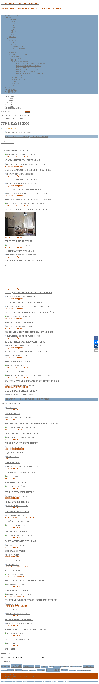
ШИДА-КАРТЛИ (15, 56)
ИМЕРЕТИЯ (13, 52)
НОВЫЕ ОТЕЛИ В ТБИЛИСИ (17, 502)
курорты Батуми (18, 48)
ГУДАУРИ (44, 667)
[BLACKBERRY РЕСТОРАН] (15, 584)
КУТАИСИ (12, 29)
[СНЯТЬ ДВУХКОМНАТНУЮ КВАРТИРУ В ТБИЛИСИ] (20, 287)
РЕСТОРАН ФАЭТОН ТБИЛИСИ (19, 620)
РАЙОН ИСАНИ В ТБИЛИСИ (27, 70)
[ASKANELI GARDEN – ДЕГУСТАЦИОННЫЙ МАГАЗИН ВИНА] (18, 417)
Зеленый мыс (65, 666)
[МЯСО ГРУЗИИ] (11, 604)
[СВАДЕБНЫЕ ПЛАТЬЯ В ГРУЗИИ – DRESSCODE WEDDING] (18, 594)
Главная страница (8, 115)
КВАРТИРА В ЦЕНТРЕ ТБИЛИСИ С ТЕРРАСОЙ (26, 351)
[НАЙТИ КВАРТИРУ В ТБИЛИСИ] (17, 245)
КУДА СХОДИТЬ (78, 666)
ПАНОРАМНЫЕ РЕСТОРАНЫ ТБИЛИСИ (23, 433)
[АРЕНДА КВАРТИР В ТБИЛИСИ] (17, 316)
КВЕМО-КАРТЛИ (15, 58)
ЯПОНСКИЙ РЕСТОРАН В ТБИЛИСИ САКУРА (25, 629)
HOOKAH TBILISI (12, 561)
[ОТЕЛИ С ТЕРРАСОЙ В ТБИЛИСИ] (18, 486)
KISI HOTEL (10, 649)
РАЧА (11, 50)
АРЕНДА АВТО (10, 93)
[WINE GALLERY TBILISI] (14, 476)
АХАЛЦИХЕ (13, 25)
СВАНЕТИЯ (13, 41)
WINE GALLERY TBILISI (15, 482)
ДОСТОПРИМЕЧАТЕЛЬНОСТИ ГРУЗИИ (20, 676)
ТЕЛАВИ (12, 35)
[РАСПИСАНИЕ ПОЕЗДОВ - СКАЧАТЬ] (19, 132)
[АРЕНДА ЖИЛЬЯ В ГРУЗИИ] (16, 356)
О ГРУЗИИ (9, 17)
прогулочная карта (16, 77)
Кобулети (10, 670)
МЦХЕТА (12, 21)
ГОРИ (11, 33)
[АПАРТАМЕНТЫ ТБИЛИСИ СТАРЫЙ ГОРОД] (22, 336)
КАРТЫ (7, 39)
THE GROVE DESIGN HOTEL (17, 639)
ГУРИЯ (11, 43)
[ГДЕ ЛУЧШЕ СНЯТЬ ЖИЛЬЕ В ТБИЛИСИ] (21, 255)
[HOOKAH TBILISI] (12, 555)
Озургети (25, 670)
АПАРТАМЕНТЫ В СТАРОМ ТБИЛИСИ (22, 160)
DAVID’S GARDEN (12, 413)
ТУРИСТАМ (9, 98)
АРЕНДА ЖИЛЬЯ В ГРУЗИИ (17, 361)
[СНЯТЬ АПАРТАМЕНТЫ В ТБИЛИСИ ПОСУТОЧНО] (25, 164)
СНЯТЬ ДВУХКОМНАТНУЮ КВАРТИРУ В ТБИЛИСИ (28, 293)
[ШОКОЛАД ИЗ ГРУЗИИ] (14, 545)
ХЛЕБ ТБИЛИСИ (12, 570)
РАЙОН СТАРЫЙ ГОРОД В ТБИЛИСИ (30, 64)
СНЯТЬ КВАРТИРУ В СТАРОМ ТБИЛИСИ (23, 302)
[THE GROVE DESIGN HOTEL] (16, 633)
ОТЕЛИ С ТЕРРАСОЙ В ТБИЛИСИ (20, 492)
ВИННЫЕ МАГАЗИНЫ (13, 108)
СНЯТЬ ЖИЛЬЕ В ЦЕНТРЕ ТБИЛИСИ (21, 391)
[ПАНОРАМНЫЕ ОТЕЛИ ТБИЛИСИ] (18, 535)
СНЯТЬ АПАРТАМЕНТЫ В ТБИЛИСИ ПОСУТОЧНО (28, 170)
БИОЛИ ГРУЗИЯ (12, 463)
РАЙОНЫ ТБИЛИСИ (20, 62)
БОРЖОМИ (13, 31)
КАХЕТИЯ (12, 81)
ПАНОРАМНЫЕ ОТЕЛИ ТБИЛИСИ (20, 541)
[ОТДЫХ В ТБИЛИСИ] (13, 447)
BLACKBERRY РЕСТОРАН (16, 590)
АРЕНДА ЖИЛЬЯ (11, 91)
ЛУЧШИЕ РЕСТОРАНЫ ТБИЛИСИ (20, 472)
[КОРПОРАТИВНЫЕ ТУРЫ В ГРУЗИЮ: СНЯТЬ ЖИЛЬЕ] (19, 326)
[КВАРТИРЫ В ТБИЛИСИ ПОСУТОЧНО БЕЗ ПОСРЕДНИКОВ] (28, 375)
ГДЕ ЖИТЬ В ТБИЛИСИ (15, 371)
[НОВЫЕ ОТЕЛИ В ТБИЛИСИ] (16, 496)
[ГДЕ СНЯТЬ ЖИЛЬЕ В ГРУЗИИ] (20, 235)
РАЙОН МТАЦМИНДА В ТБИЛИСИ (29, 73)
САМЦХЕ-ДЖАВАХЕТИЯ (18, 54)
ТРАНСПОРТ (9, 102)
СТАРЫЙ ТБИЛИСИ (16, 75)
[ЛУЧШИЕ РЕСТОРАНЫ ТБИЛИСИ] (22, 467)
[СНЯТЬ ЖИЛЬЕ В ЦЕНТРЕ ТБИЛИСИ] (20, 385)
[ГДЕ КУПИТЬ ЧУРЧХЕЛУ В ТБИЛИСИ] (20, 437)
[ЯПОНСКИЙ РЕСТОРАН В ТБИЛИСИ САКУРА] (19, 624)
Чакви (78, 670)
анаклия (88, 670)
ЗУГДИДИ (12, 27)
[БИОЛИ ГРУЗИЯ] (12, 457)
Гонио (51, 666)
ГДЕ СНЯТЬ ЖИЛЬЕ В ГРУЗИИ (18, 241)
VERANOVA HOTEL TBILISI (17, 512)
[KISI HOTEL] (10, 643)
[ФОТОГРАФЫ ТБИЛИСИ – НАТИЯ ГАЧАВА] (14, 574)
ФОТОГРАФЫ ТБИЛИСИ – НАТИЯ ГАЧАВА (24, 580)
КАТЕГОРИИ (6, 657)
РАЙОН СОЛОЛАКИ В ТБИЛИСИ (28, 66)
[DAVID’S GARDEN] (11, 408)
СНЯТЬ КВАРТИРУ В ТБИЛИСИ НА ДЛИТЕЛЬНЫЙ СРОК (31, 312)
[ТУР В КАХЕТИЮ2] (8, 129)
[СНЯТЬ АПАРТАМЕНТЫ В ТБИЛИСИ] (19, 174)
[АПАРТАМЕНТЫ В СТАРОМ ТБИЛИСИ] (20, 154)
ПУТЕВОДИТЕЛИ (11, 15)
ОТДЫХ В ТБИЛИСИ (14, 453)
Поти (30, 670)
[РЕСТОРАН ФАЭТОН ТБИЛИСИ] (17, 614)
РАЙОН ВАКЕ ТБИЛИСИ (25, 72)
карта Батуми (17, 46)
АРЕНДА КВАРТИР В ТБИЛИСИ (19, 322)
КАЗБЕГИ (72, 666)
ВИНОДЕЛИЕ (10, 89)
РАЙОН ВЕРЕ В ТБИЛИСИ (26, 68)
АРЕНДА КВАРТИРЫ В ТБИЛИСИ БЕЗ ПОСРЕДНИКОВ (29, 199)
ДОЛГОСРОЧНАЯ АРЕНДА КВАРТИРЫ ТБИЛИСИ (27, 209)
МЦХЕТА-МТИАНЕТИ (17, 79)
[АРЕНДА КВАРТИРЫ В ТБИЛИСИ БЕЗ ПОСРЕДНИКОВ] (26, 194)
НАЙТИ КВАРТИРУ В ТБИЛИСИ (19, 251)
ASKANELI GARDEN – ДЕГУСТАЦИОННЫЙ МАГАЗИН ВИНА (32, 423)
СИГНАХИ (12, 37)
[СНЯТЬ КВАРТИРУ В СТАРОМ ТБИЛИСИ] (21, 297)
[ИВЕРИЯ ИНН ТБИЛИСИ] (15, 525)
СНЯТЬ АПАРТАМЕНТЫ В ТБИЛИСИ (21, 180)
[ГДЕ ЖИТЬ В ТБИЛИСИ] (14, 365)
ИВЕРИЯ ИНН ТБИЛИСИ (16, 531)
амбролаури (83, 670)
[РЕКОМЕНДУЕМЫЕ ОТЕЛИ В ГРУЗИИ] (20, 395)
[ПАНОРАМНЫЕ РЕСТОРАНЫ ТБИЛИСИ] (21, 427)
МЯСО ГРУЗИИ (11, 610)
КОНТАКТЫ (9, 674)
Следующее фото (7, 143)
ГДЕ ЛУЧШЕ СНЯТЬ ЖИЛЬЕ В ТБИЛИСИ (23, 261)
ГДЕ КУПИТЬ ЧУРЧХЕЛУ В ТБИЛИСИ (22, 443)
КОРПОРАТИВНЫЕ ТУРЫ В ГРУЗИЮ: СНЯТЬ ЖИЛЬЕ (29, 332)
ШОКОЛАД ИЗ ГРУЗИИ (15, 551)
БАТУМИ (12, 23)
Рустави (33, 670)
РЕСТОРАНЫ (10, 85)
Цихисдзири (72, 670)
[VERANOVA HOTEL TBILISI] (16, 506)
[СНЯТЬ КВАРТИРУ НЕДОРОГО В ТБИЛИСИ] (22, 184)
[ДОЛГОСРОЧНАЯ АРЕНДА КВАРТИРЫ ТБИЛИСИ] (24, 203)
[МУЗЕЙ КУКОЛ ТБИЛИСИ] (15, 516)
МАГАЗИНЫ (9, 104)
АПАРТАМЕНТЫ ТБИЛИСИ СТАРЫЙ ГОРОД (25, 342)
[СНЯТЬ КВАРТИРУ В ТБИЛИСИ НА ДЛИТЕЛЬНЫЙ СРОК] (27, 307)
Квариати (4, 670)
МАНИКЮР (9, 106)
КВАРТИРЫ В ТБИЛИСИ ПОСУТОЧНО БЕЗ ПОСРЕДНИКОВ (32, 381)
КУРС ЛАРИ (9, 100)
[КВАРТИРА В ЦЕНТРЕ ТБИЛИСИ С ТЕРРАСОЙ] (23, 346)
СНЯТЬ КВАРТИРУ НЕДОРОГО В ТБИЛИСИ (24, 189)
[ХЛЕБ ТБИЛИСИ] (12, 565)
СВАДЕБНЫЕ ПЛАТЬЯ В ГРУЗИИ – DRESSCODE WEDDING (31, 600)
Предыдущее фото (8, 141)
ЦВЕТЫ (7, 87)
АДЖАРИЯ (12, 44)
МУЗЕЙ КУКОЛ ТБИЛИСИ (17, 521)
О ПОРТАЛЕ (9, 96)
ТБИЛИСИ (13, 19)
